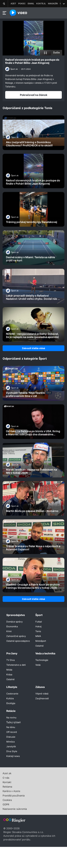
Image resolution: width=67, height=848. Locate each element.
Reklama (7, 786)
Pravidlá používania (14, 795)
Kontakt (7, 782)
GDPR (6, 804)
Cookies (7, 799)
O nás (6, 777)
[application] (33, 38)
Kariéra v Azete (11, 791)
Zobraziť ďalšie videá (33, 348)
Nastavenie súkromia (15, 808)
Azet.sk (7, 773)
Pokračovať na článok (33, 94)
